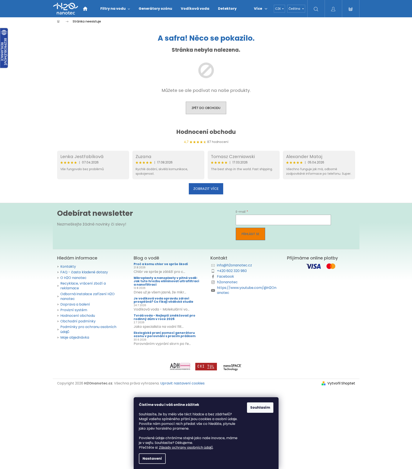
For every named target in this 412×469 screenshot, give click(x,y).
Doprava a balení (75, 304)
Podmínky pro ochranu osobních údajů (88, 329)
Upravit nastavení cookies (182, 383)
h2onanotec (227, 282)
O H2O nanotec (73, 277)
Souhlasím (260, 407)
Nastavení (152, 458)
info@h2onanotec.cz (234, 265)
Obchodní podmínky (78, 321)
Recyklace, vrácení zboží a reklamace (83, 286)
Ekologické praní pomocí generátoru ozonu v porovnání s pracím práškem (165, 334)
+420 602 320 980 (232, 270)
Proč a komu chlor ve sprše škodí (161, 264)
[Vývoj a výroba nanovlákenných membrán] (232, 366)
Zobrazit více (206, 188)
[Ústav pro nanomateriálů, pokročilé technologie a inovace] (206, 366)
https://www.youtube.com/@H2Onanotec (246, 290)
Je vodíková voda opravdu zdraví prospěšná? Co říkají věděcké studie (163, 300)
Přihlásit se (250, 234)
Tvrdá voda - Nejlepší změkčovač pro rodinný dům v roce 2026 (164, 317)
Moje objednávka (74, 337)
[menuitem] (115, 8)
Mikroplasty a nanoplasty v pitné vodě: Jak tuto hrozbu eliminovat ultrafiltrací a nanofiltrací (166, 281)
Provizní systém (73, 309)
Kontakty (68, 266)
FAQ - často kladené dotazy (84, 272)
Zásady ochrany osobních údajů (186, 447)
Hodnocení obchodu (206, 132)
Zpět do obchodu (206, 108)
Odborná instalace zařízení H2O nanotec (87, 296)
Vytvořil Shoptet (341, 383)
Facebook (225, 276)
